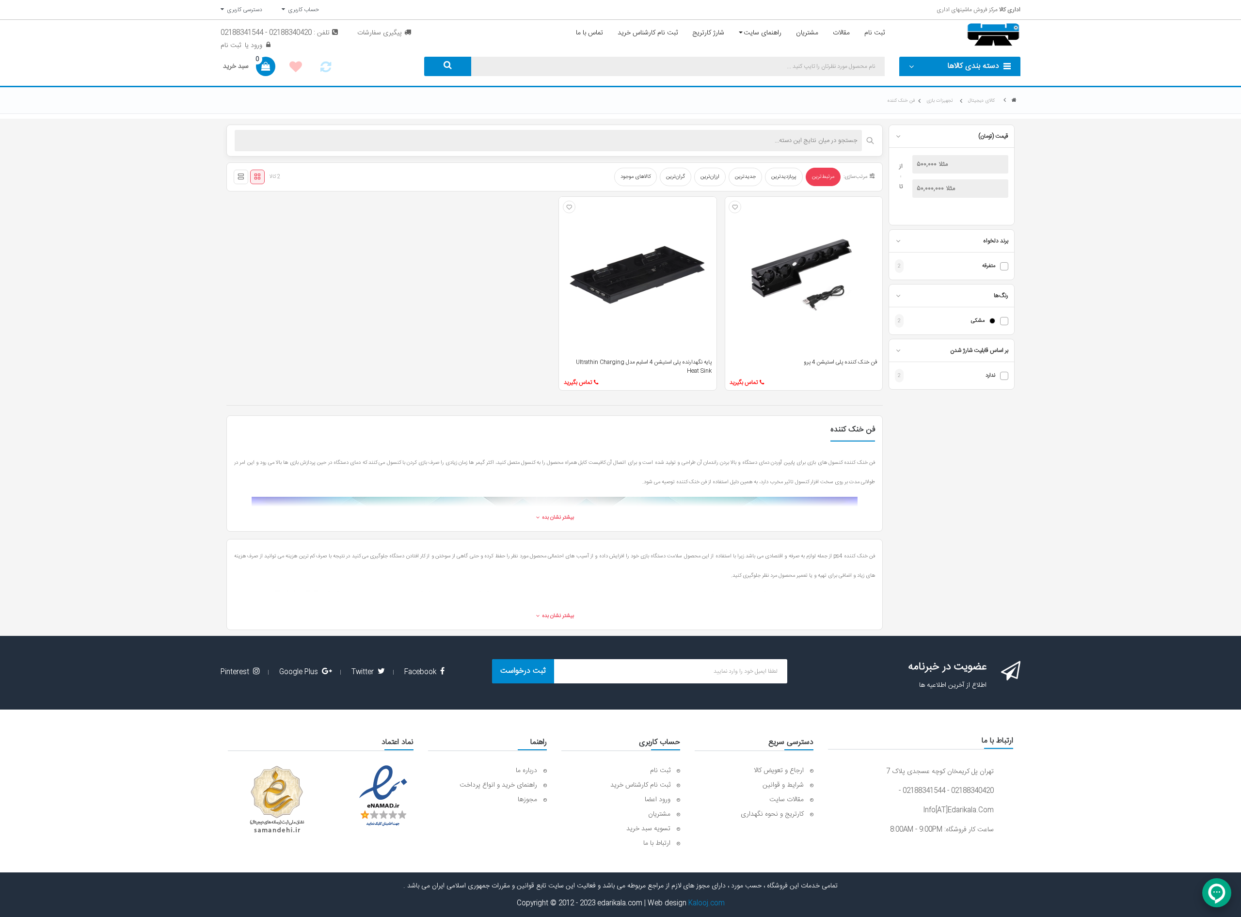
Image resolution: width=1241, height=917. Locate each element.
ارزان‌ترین (709, 177)
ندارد (990, 376)
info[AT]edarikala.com (958, 810)
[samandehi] (276, 799)
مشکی (978, 321)
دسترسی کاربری (243, 10)
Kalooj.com (706, 903)
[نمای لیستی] (241, 177)
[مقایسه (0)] (325, 70)
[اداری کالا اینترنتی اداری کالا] (1014, 100)
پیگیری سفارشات (379, 33)
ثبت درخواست (523, 671)
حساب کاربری (302, 10)
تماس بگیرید (744, 382)
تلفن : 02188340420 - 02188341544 (275, 33)
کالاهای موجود (635, 177)
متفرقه (988, 266)
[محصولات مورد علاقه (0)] (295, 68)
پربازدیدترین (783, 177)
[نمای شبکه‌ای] (257, 177)
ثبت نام (231, 45)
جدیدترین (745, 177)
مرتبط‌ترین (823, 177)
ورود (255, 45)
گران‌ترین (675, 177)
